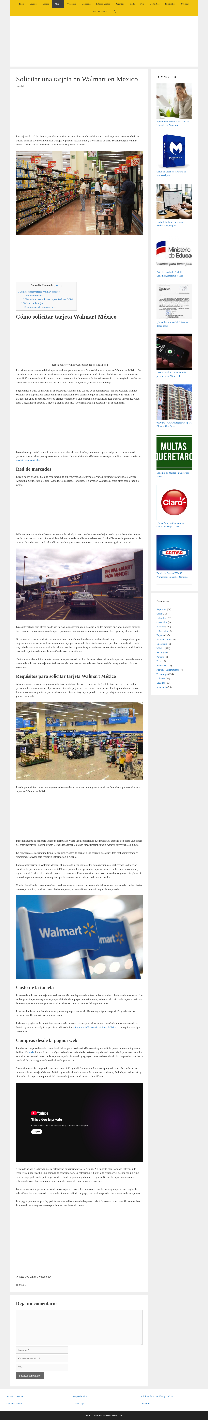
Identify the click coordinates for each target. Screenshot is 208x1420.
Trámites (160, 678)
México (58, 4)
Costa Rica (154, 4)
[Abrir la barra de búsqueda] (114, 12)
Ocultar (58, 285)
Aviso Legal (79, 1403)
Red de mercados (32, 295)
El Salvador (162, 631)
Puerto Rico (170, 4)
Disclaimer (146, 1403)
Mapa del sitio (80, 1396)
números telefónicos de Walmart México (94, 1027)
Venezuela (71, 4)
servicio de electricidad (28, 460)
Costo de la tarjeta (32, 303)
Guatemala (161, 644)
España (46, 4)
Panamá (160, 657)
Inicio (21, 4)
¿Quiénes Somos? (14, 1403)
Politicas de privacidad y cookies (157, 1396)
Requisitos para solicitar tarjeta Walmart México (48, 299)
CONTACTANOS (100, 11)
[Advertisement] (104, 41)
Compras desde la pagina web (38, 307)
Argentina (120, 4)
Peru (142, 4)
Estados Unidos (103, 4)
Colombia (86, 4)
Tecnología (162, 674)
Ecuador (33, 4)
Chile (132, 4)
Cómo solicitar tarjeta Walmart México (39, 291)
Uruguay (185, 4)
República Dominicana (167, 669)
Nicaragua (161, 652)
